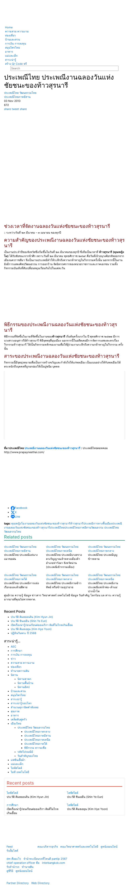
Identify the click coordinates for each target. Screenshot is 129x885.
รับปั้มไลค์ (12, 850)
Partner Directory (18, 883)
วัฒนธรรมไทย (12, 531)
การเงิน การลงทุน (21, 654)
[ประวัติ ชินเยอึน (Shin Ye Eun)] (94, 789)
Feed (10, 846)
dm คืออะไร (14, 858)
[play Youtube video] (64, 405)
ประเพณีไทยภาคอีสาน (77, 527)
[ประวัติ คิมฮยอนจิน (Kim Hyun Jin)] (34, 789)
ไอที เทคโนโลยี (20, 772)
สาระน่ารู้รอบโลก (21, 703)
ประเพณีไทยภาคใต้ (35, 743)
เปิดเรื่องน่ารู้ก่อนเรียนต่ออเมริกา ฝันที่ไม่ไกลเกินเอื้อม (42, 625)
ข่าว (13, 658)
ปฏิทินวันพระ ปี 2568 (23, 633)
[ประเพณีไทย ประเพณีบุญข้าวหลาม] (106, 543)
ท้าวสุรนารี (76, 523)
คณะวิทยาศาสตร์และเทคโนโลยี (79, 846)
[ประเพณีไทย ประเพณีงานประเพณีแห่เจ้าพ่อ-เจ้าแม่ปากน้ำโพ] (106, 571)
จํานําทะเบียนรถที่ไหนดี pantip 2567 (45, 858)
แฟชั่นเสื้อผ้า (18, 760)
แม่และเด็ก (17, 764)
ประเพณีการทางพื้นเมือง (97, 523)
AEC (13, 646)
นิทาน (14, 675)
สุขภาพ (15, 711)
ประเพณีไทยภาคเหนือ (37, 739)
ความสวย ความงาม (22, 662)
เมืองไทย (16, 723)
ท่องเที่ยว (16, 666)
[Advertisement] (64, 136)
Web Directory (40, 883)
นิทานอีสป (23, 687)
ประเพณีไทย (57, 527)
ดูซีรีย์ (10, 871)
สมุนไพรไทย (18, 695)
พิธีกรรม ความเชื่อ (35, 747)
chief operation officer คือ (23, 862)
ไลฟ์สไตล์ (16, 768)
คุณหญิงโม (18, 523)
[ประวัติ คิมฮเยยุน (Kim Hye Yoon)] (94, 801)
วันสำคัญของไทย (27, 756)
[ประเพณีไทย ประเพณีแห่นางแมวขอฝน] (22, 543)
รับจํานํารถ (13, 866)
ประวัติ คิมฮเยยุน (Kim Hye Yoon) (31, 629)
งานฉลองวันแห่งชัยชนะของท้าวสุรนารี (47, 523)
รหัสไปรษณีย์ (25, 751)
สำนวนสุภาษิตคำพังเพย (24, 707)
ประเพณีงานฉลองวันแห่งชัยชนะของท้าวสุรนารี (52, 448)
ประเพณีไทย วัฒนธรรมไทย (33, 727)
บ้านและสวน (18, 691)
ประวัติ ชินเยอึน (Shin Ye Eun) (29, 621)
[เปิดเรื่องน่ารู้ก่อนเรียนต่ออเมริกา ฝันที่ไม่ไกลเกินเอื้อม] (34, 801)
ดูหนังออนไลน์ (109, 846)
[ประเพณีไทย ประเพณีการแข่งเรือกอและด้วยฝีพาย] (22, 571)
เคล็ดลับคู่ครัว (19, 719)
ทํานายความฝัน (20, 671)
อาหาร (15, 715)
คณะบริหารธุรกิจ (47, 846)
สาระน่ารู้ (16, 699)
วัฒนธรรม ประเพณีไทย (105, 527)
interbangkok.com (53, 862)
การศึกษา (16, 650)
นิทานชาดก (24, 679)
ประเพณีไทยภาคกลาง (37, 731)
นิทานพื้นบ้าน (25, 683)
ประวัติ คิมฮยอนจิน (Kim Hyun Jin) (32, 617)
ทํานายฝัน (27, 866)
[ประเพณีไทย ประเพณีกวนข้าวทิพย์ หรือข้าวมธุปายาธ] (64, 571)
